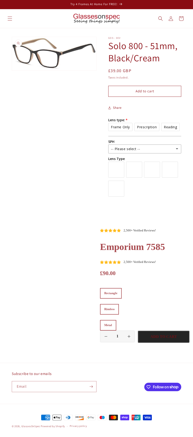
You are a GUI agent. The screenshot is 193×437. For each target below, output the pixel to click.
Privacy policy (78, 426)
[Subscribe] (91, 386)
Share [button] (117, 107)
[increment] (129, 336)
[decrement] (106, 336)
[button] (10, 18)
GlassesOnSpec (30, 426)
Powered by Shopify (53, 426)
